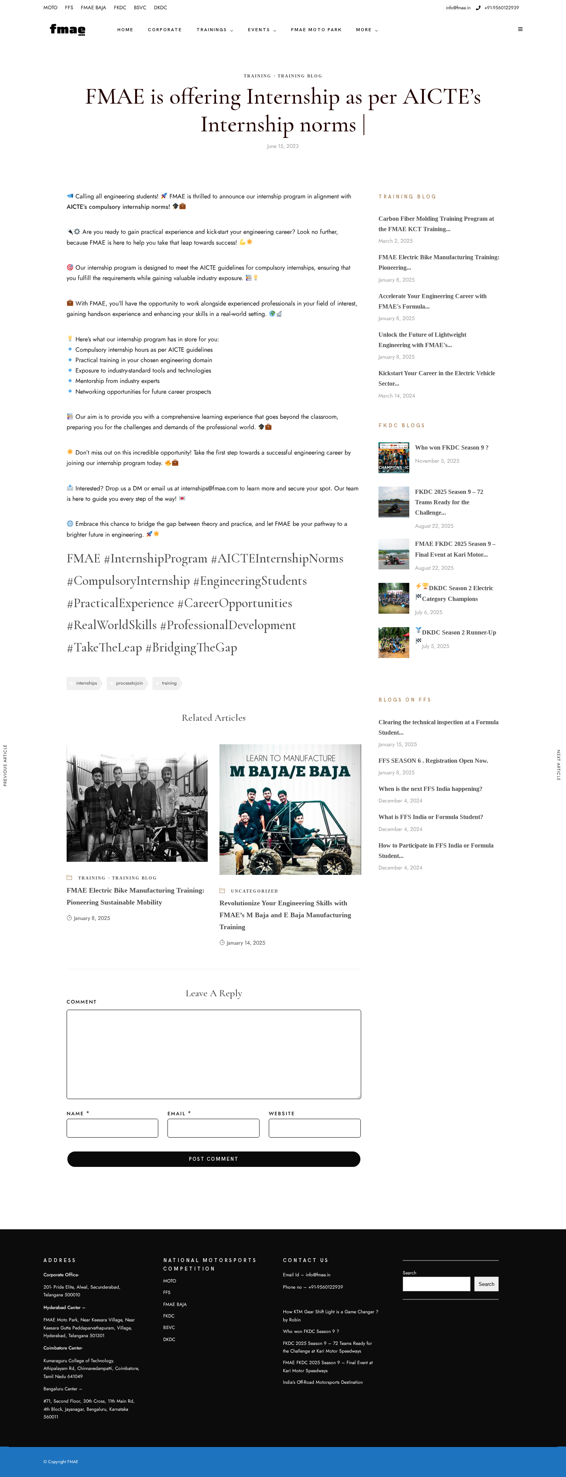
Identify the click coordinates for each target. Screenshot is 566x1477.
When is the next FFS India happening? (430, 788)
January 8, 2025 (92, 918)
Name (75, 1113)
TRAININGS (211, 30)
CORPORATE (165, 30)
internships (86, 683)
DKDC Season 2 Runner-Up (459, 632)
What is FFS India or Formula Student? (430, 817)
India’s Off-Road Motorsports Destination (323, 1382)
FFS (69, 7)
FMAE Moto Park (316, 30)
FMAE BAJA (93, 7)
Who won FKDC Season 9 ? (452, 447)
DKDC (160, 7)
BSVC (140, 7)
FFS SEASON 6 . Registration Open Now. (433, 760)
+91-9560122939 (501, 8)
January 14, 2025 (246, 943)
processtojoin (129, 683)
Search (409, 1273)
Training (257, 76)
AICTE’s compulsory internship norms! (119, 207)
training (169, 683)
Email (176, 1113)
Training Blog (300, 76)
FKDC (120, 7)
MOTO (50, 7)
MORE (364, 30)
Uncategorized (254, 891)
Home (125, 30)
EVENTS (259, 30)
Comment (82, 1002)
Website (282, 1113)
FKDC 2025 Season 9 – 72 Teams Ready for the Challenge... (449, 502)
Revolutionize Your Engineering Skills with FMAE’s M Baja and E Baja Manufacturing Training (285, 914)
